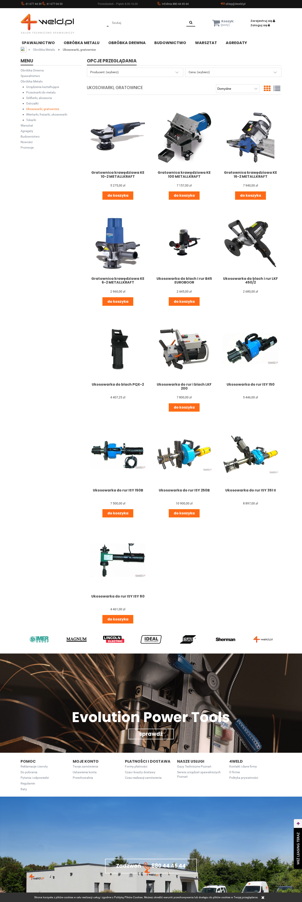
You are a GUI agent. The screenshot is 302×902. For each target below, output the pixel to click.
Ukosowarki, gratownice (42, 109)
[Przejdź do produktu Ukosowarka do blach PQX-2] (117, 348)
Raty (24, 789)
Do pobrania (29, 772)
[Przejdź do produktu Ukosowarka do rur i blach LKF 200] (184, 348)
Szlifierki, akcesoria (39, 98)
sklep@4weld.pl (235, 4)
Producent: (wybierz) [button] (104, 72)
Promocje (27, 147)
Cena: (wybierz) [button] (199, 72)
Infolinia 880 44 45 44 (175, 4)
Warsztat (27, 125)
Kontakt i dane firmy (243, 766)
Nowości (26, 142)
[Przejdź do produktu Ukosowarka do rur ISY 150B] (117, 454)
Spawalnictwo (30, 76)
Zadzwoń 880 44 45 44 (151, 865)
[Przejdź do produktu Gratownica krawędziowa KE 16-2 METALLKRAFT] (250, 137)
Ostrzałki (32, 103)
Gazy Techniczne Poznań (194, 766)
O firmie (234, 772)
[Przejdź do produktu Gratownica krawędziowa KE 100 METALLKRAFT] (184, 137)
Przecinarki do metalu (41, 92)
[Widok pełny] (276, 88)
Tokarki (31, 120)
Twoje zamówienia (85, 766)
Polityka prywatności (243, 778)
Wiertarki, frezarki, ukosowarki (46, 114)
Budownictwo (30, 136)
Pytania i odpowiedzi (35, 778)
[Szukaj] (190, 23)
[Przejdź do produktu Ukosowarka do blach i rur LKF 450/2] (250, 242)
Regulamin (28, 783)
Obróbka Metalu (32, 81)
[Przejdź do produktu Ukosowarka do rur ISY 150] (250, 348)
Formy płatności (136, 766)
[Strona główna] (54, 24)
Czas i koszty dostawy (140, 772)
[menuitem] (42, 42)
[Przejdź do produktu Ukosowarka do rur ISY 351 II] (250, 454)
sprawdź (151, 734)
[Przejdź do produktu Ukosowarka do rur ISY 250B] (184, 454)
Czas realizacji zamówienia (143, 778)
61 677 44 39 (34, 4)
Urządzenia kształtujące (42, 87)
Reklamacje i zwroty (34, 766)
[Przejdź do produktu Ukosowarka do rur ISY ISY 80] (117, 560)
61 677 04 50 (55, 4)
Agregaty (27, 131)
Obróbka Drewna (32, 70)
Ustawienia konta (85, 772)
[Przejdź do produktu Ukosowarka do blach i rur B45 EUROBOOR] (184, 242)
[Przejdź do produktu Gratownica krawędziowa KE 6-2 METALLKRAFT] (117, 242)
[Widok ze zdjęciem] (267, 88)
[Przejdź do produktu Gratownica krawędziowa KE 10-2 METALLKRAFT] (117, 137)
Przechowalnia (83, 778)
